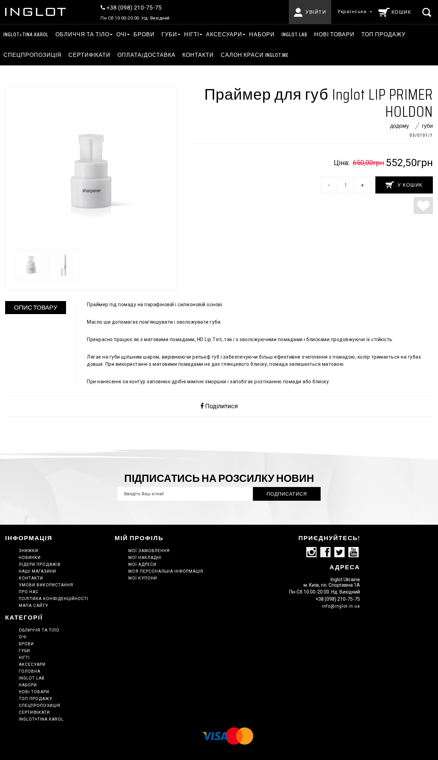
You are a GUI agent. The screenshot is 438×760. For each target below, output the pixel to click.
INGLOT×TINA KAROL (26, 34)
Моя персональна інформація (165, 571)
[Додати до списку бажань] (423, 205)
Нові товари (334, 34)
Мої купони (142, 578)
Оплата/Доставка (146, 55)
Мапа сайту (33, 605)
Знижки (28, 550)
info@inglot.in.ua (341, 606)
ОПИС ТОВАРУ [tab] (35, 307)
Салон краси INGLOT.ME (254, 55)
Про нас (29, 591)
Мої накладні (145, 557)
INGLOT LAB (294, 34)
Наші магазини (37, 571)
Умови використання (46, 585)
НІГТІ (191, 34)
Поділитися (221, 406)
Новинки (30, 557)
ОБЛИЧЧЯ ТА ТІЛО (82, 34)
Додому (399, 126)
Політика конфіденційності (53, 598)
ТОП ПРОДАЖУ (383, 34)
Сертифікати (89, 55)
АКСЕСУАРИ (224, 34)
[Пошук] (427, 12)
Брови (144, 34)
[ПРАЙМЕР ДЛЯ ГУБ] (31, 264)
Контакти (198, 55)
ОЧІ (121, 34)
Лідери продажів (40, 564)
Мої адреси (142, 564)
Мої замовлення (149, 550)
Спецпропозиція (32, 55)
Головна (29, 671)
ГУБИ (169, 34)
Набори (262, 34)
